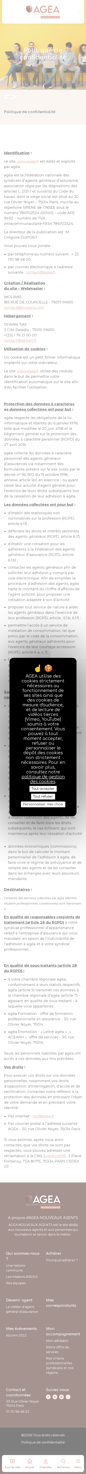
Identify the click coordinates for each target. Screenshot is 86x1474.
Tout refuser (43, 796)
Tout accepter (43, 788)
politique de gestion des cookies (43, 779)
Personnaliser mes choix (43, 804)
